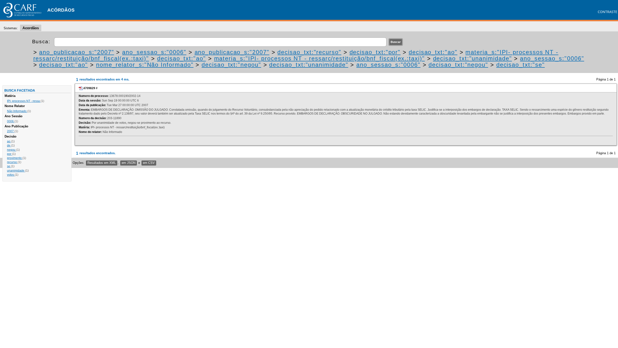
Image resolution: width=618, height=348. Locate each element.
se (9, 166)
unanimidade (16, 170)
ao (9, 141)
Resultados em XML (101, 163)
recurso (12, 162)
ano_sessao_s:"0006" (154, 52)
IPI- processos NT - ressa (24, 101)
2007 (10, 131)
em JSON (128, 163)
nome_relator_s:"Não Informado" (145, 64)
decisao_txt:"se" (520, 64)
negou (11, 150)
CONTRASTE (607, 11)
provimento (14, 158)
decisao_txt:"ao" (433, 52)
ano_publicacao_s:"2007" (76, 52)
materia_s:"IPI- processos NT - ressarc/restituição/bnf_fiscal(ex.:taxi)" (319, 58)
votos (11, 174)
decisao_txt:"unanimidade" (472, 58)
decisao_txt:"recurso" (309, 52)
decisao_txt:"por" (375, 52)
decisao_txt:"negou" (231, 64)
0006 (10, 121)
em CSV (149, 163)
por (9, 154)
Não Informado (17, 111)
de (9, 145)
